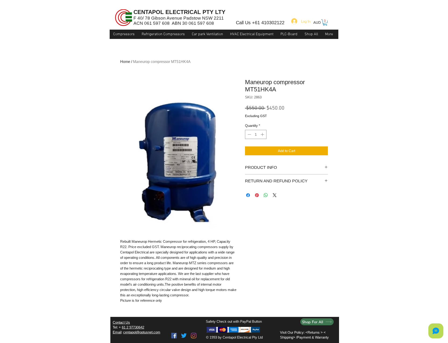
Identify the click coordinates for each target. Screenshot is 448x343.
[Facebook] (174, 335)
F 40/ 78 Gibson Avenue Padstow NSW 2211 (178, 18)
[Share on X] (274, 195)
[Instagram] (193, 335)
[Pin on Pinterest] (257, 195)
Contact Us (121, 322)
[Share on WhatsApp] (266, 195)
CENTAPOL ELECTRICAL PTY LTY (179, 12)
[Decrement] (249, 134)
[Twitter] (184, 335)
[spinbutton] (256, 134)
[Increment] (263, 134)
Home (125, 62)
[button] (325, 22)
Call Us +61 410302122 (260, 22)
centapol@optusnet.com (141, 332)
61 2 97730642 (133, 327)
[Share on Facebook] (248, 195)
